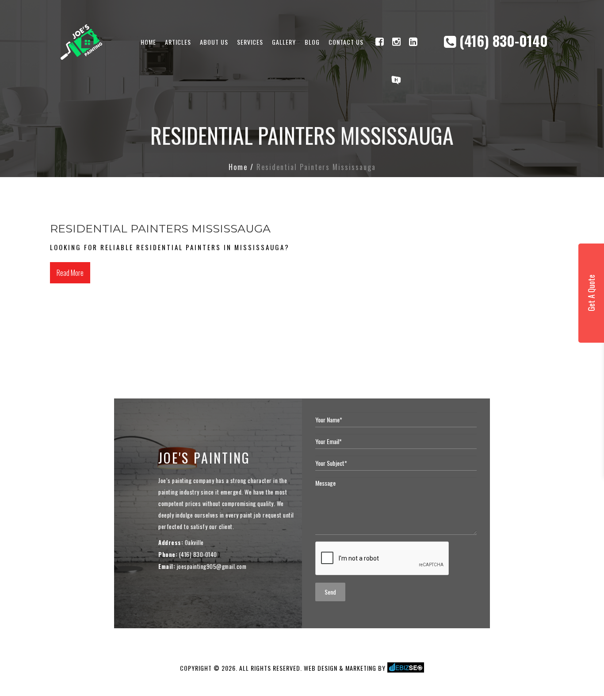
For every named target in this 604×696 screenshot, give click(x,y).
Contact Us (346, 41)
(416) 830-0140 (502, 40)
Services (250, 41)
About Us (214, 41)
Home (148, 41)
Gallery (284, 41)
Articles (178, 41)
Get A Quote (591, 293)
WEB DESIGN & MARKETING (340, 668)
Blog (312, 41)
